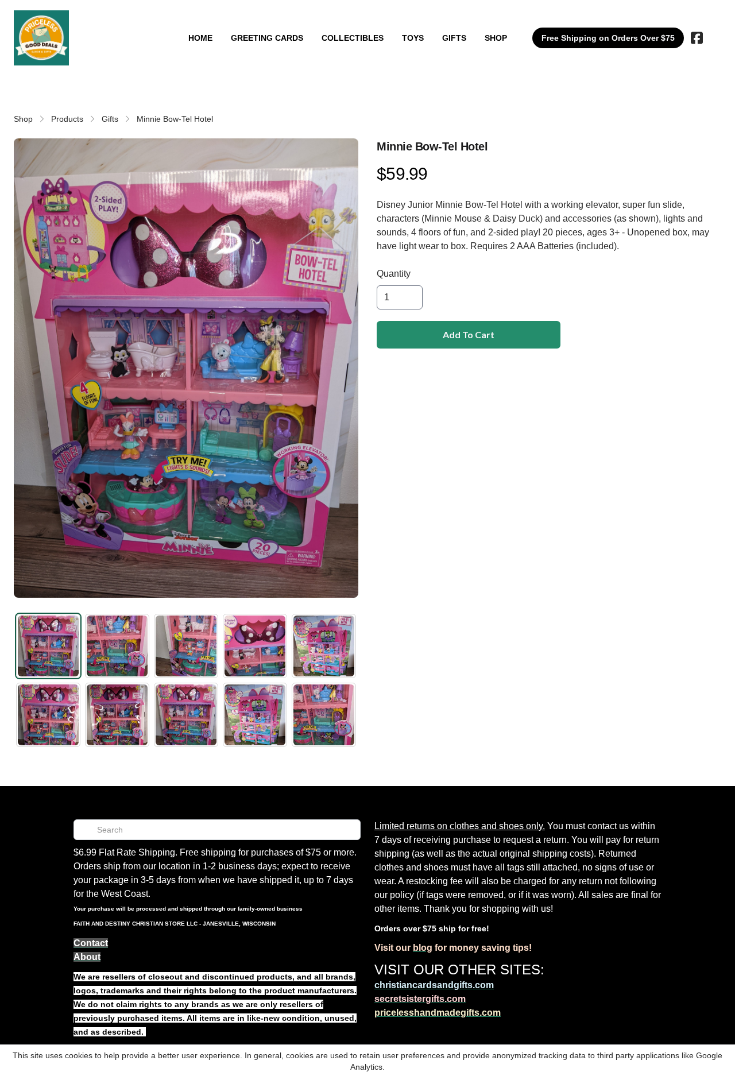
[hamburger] (82, 22)
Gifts (110, 118)
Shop (23, 118)
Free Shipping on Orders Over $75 (608, 37)
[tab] (48, 646)
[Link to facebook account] (697, 38)
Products (67, 118)
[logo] (41, 37)
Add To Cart (468, 334)
